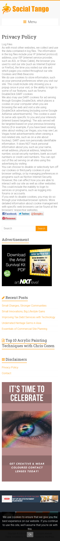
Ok (30, 534)
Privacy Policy (10, 367)
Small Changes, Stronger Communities (24, 305)
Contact (6, 373)
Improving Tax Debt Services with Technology (28, 317)
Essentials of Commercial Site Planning (24, 328)
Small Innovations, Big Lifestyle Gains (23, 311)
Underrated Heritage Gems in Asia (21, 323)
